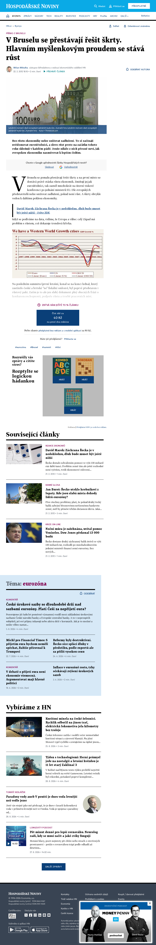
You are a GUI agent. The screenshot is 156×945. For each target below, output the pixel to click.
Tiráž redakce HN (69, 899)
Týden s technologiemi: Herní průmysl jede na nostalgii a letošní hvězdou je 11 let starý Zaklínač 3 (73, 761)
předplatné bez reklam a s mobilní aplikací (60, 330)
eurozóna (35, 583)
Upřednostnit (71, 167)
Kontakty (65, 894)
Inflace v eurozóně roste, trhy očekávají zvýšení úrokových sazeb (74, 671)
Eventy (121, 899)
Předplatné (139, 6)
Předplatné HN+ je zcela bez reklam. (91, 427)
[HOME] (7, 16)
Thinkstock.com (51, 131)
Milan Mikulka (20, 67)
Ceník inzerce (67, 913)
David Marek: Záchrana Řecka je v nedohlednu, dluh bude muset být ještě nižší (73, 454)
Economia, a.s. (27, 898)
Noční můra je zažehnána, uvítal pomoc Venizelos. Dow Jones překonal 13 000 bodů (74, 533)
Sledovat (49, 167)
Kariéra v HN (67, 909)
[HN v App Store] (40, 930)
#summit (46, 347)
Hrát (62, 379)
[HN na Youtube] (48, 915)
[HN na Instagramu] (35, 915)
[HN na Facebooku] (30, 915)
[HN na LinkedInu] (39, 915)
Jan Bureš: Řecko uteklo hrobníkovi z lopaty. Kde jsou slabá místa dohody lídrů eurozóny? (72, 493)
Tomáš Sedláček (15, 792)
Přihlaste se (70, 339)
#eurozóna (20, 347)
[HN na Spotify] (44, 915)
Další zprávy (53, 866)
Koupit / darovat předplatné (131, 894)
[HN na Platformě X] (26, 915)
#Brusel (34, 347)
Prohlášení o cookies (94, 899)
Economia (65, 904)
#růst (58, 347)
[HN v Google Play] (19, 930)
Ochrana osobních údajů (96, 894)
